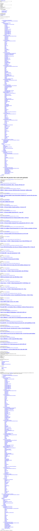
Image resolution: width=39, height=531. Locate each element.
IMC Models (6, 470)
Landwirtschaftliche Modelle (8, 105)
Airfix (5, 42)
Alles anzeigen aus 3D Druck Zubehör (9, 24)
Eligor (5, 115)
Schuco (6, 133)
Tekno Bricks (6, 164)
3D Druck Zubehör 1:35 (8, 32)
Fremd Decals (6, 56)
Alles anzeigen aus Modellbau (7, 377)
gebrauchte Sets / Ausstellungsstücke (9, 512)
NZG (5, 116)
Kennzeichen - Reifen (7, 412)
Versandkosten (8, 187)
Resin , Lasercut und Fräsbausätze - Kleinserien (7, 139)
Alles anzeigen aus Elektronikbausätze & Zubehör (11, 434)
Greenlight (6, 483)
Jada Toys (6, 130)
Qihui (5, 162)
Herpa (5, 102)
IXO (5, 129)
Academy (6, 41)
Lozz (5, 514)
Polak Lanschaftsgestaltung (8, 428)
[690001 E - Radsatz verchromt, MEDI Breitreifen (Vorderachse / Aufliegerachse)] (10, 188)
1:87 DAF (6, 379)
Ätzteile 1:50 (6, 392)
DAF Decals (6, 55)
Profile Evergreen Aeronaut (8, 75)
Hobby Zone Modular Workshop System (8, 91)
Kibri (5, 70)
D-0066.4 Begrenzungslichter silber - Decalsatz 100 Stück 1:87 (12, 184)
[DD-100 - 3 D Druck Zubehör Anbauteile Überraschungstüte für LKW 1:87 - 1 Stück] (11, 221)
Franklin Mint (6, 128)
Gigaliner (6, 456)
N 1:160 (6, 122)
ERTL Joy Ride (7, 127)
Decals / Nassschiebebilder (6, 52)
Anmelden (4, 9)
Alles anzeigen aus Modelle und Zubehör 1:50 (10, 468)
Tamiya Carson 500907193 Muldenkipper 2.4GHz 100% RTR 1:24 (13, 312)
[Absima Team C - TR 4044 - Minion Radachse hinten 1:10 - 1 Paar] (8, 287)
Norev (5, 132)
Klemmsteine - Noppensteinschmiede (7, 507)
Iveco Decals (6, 57)
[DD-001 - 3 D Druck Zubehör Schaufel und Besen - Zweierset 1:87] (8, 205)
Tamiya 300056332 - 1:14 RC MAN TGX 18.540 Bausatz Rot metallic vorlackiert (16, 317)
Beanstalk (6, 125)
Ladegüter (4, 21)
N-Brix (6, 161)
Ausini (5, 154)
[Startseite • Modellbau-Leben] (2, 0)
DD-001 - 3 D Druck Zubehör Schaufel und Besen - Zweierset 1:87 (13, 207)
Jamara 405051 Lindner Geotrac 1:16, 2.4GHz (9, 301)
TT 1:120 (6, 123)
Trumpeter (6, 51)
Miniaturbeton (6, 425)
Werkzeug (3, 174)
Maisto (6, 131)
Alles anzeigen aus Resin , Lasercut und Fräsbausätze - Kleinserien (11, 494)
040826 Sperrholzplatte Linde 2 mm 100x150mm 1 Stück (11, 276)
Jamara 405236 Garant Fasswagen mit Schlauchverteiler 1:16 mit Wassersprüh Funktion (17, 333)
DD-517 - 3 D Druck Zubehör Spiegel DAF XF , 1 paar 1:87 (11, 212)
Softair (4, 503)
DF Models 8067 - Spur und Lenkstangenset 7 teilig (10, 252)
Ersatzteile (6, 100)
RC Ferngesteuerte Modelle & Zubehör (8, 167)
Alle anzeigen (2, 299)
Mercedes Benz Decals (7, 59)
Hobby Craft (6, 45)
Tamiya (6, 50)
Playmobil (4, 147)
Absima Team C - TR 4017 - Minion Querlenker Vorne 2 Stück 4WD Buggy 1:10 (16, 240)
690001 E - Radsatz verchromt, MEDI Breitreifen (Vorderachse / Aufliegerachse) (16, 190)
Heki (5, 423)
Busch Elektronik (7, 81)
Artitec (6, 448)
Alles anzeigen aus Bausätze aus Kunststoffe (10, 395)
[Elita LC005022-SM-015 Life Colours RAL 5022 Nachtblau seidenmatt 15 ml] (10, 263)
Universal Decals (7, 64)
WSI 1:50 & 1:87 (7, 472)
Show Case (3, 143)
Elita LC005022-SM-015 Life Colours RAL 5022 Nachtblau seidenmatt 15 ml (15, 264)
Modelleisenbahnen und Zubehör (7, 119)
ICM (5, 46)
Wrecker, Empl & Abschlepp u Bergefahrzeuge (10, 111)
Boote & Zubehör (7, 169)
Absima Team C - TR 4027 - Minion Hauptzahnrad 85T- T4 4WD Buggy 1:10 (15, 282)
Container (6, 452)
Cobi (5, 156)
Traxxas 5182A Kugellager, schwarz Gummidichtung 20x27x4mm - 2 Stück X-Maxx (16, 294)
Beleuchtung (6, 80)
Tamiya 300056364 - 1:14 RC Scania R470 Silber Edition (11, 338)
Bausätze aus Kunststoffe (6, 40)
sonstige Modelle (7, 136)
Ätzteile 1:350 (6, 37)
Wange (6, 165)
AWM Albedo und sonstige (8, 95)
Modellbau (3, 22)
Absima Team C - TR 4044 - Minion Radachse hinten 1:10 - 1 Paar (13, 288)
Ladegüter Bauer (7, 459)
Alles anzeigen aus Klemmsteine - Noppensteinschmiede (11, 153)
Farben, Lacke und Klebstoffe (7, 439)
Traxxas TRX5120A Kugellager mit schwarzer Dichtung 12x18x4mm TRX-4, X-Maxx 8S (17, 246)
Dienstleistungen (5, 146)
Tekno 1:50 (6, 117)
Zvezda (6, 406)
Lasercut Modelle (5, 496)
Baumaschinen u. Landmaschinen (9, 523)
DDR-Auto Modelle (7, 126)
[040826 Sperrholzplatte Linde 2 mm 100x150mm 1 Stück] (7, 275)
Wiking (6, 465)
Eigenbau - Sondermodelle (8, 98)
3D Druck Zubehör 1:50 (8, 33)
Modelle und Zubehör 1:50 (6, 467)
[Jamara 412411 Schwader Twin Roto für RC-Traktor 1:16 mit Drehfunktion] (9, 326)
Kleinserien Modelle (5, 141)
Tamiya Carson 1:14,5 (7, 173)
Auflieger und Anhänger (8, 94)
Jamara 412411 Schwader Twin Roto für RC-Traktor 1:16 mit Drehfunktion (15, 328)
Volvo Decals (6, 419)
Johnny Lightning (7, 485)
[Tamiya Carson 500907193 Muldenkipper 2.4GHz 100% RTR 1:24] (8, 310)
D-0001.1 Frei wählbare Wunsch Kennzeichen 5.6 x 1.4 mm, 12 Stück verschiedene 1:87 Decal (18, 228)
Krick (5, 437)
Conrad (6, 114)
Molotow (6, 443)
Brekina (6, 450)
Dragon (6, 43)
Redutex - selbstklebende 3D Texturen (9, 430)
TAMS (6, 84)
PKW (5, 461)
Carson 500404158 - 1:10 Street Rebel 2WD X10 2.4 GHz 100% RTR (13, 349)
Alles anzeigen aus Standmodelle (9, 479)
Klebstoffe (6, 88)
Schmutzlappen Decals (7, 62)
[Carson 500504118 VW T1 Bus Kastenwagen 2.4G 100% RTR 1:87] (9, 342)
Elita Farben (6, 87)
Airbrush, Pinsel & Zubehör (8, 441)
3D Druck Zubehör (5, 23)
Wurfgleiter (4, 150)
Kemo (5, 436)
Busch (5, 67)
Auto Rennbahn (5, 152)
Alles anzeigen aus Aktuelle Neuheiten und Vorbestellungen (10, 375)
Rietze (5, 108)
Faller (5, 68)
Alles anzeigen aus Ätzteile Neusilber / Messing (10, 390)
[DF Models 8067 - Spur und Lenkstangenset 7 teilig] (6, 251)
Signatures (6, 134)
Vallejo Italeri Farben (7, 445)
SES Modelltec (6, 109)
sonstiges (6, 83)
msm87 (6, 34)
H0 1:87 (6, 476)
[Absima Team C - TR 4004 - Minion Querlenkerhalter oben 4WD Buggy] (9, 269)
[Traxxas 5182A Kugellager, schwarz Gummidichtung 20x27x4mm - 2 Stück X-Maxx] (10, 293)
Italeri (5, 401)
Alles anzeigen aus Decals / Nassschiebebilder (10, 53)
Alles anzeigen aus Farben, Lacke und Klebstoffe (11, 85)
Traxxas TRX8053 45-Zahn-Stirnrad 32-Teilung (9, 258)
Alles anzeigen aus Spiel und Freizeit (7, 151)
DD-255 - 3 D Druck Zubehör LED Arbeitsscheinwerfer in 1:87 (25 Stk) (14, 233)
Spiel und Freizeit (4, 505)
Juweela (6, 69)
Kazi (5, 158)
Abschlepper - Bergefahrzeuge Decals (9, 408)
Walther (6, 432)
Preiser (6, 107)
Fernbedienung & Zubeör (8, 525)
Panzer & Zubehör (7, 527)
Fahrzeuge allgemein (7, 170)
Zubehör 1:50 (6, 118)
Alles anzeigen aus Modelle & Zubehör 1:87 (10, 93)
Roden (5, 48)
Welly (5, 138)
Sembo (6, 518)
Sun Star (6, 137)
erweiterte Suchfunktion (11, 179)
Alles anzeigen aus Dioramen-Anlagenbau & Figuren (11, 66)
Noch (5, 73)
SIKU (5, 135)
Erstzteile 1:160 (7, 121)
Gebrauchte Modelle (7, 101)
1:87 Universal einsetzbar (8, 383)
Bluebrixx (6, 509)
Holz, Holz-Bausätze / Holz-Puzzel (7, 501)
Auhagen (6, 421)
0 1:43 (5, 120)
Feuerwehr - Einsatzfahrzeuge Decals (9, 410)
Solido (5, 490)
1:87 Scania (6, 28)
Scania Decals (6, 61)
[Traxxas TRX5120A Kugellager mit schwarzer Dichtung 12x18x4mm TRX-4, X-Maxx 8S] (11, 245)
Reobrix (6, 163)
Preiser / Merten (7, 74)
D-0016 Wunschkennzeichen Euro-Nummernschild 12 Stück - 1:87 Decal (14, 217)
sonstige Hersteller (7, 49)
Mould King (6, 160)
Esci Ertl (6, 44)
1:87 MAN (6, 26)
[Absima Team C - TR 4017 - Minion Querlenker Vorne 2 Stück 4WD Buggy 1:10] (10, 239)
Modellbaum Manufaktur (8, 72)
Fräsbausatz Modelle (5, 140)
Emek (5, 481)
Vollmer (6, 77)
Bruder (4, 145)
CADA (6, 510)
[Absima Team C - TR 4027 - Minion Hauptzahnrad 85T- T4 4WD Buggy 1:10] (10, 281)
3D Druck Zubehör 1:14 (8, 30)
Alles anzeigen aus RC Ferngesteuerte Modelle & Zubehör (12, 168)
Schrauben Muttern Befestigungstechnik (8, 148)
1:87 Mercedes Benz (7, 381)
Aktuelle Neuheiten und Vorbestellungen (7, 20)
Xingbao (6, 520)
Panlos (5, 516)
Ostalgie (6, 414)
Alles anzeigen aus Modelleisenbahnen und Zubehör (11, 474)
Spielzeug (4, 149)
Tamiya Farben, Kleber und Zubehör (9, 90)
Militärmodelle (6, 106)
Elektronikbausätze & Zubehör (7, 79)
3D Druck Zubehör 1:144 (8, 31)
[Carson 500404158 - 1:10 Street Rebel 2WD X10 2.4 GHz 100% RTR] (9, 347)
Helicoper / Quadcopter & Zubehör (9, 172)
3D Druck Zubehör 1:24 (8, 386)
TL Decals (6, 63)
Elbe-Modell (6, 454)
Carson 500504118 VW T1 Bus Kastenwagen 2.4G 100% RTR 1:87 (13, 344)
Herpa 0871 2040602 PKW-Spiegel (7, 201)
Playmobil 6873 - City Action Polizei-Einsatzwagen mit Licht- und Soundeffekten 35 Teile (17, 322)
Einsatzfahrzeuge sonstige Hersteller (9, 99)
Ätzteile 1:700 (6, 38)
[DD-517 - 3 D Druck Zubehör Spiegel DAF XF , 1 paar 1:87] (8, 210)
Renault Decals (7, 415)
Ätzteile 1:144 (6, 36)
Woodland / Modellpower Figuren (9, 78)
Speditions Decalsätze (7, 417)
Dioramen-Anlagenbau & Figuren (7, 65)
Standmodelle (5, 478)
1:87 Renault (6, 27)
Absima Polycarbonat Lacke (8, 86)
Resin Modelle (5, 142)
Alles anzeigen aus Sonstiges (6, 144)
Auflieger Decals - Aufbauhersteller (9, 54)
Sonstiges (3, 498)
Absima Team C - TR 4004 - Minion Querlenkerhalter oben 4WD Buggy (14, 270)
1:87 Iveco (6, 25)
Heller (5, 399)
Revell (5, 47)
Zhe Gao (6, 521)
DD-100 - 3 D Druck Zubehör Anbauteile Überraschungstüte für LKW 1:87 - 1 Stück (16, 222)
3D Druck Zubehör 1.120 (8, 388)
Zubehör (6, 112)
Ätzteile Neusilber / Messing (6, 35)
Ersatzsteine (6, 157)
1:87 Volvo (6, 384)
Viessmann (6, 76)
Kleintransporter (7, 104)
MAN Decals (6, 58)
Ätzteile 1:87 (6, 39)
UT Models (6, 492)
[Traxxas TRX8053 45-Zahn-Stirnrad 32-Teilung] (6, 257)
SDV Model (6, 403)
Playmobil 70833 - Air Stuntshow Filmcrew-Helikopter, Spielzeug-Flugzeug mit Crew (17, 306)
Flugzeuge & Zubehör (7, 171)
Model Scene (6, 426)
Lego (5, 159)
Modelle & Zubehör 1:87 (6, 92)
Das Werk (6, 397)
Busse (5, 97)
